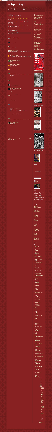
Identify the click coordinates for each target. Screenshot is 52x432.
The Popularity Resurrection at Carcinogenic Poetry (37, 48)
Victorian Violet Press (36, 239)
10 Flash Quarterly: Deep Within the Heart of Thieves (42, 410)
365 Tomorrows (36, 206)
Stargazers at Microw (36, 19)
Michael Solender (12, 37)
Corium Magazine (36, 212)
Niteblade (35, 228)
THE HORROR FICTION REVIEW (38, 310)
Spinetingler (35, 235)
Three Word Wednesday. (37, 340)
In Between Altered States (37, 223)
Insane (35, 248)
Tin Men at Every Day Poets (37, 46)
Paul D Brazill (11, 64)
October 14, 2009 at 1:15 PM (17, 46)
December (42, 387)
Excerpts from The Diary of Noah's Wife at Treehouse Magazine (38, 36)
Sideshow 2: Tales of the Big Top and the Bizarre (42, 403)
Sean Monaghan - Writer (37, 261)
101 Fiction (35, 205)
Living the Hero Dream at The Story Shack (39, 16)
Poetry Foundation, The (36, 229)
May (41, 419)
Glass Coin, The (36, 220)
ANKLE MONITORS (37, 246)
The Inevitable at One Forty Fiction (38, 17)
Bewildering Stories (36, 210)
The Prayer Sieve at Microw (37, 43)
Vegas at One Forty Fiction (37, 18)
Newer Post (9, 138)
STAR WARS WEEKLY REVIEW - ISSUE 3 (39, 336)
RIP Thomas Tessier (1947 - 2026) (38, 273)
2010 (40, 385)
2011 (40, 384)
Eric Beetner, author (37, 369)
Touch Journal (35, 237)
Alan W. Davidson (12, 46)
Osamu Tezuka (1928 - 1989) (37, 302)
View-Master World (37, 376)
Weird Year (35, 240)
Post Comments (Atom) (13, 139)
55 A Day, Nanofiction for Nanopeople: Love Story (42, 400)
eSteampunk (35, 242)
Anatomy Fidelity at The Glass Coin (38, 47)
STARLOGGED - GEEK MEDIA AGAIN (39, 335)
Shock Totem (35, 234)
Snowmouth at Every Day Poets (37, 42)
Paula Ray (11, 122)
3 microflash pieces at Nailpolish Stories (38, 29)
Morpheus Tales (36, 226)
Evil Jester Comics (36, 215)
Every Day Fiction (36, 214)
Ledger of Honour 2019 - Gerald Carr (38, 326)
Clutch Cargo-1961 (36, 313)
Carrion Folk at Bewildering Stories (38, 23)
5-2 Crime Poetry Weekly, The (37, 207)
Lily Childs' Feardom (37, 280)
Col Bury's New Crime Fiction (38, 350)
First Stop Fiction (36, 216)
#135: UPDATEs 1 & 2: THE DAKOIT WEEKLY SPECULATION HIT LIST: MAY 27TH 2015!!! (39, 367)
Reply (10, 39)
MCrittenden (11, 84)
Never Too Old (36, 276)
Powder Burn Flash (36, 230)
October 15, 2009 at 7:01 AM (17, 88)
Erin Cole (36, 333)
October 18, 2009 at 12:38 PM (16, 108)
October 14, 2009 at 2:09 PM (15, 55)
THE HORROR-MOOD (37, 323)
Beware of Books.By (37, 285)
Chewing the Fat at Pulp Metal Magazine (38, 24)
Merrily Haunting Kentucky (38, 360)
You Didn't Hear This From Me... (38, 372)
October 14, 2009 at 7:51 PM (16, 84)
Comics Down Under (37, 325)
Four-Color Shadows (37, 312)
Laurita (11, 50)
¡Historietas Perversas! (37, 363)
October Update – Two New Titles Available (39, 356)
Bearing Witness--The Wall (37, 346)
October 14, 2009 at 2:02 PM (15, 50)
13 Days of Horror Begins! (42, 394)
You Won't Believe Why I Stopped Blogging (39, 328)
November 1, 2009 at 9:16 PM (16, 122)
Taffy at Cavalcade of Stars (37, 45)
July (41, 417)
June (41, 418)
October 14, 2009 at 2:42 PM (17, 60)
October (42, 389)
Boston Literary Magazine (37, 211)
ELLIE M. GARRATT (37, 330)
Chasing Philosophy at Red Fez (37, 37)
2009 (40, 386)
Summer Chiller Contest (13, 33)
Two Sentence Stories (36, 238)
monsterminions (36, 278)
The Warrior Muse (37, 296)
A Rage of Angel (16, 4)
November (42, 388)
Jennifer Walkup (12, 60)
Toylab (35, 307)
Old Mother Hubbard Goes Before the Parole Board (42, 391)
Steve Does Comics (37, 253)
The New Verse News (37, 245)
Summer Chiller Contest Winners (42, 397)
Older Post (30, 138)
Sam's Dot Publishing (36, 233)
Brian (10, 55)
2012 (40, 383)
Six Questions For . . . (37, 282)
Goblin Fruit (35, 221)
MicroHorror (35, 225)
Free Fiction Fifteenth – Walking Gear (38, 262)
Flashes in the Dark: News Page (12, 23)
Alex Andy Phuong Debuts (37, 305)
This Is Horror (36, 250)
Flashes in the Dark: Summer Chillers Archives (13, 27)
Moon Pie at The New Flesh (37, 30)
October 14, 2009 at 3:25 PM (16, 64)
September (42, 415)
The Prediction (36, 289)
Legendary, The (36, 224)
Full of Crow (35, 219)
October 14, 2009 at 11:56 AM (17, 37)
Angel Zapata (11, 88)
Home (20, 138)
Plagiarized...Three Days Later (42, 413)
